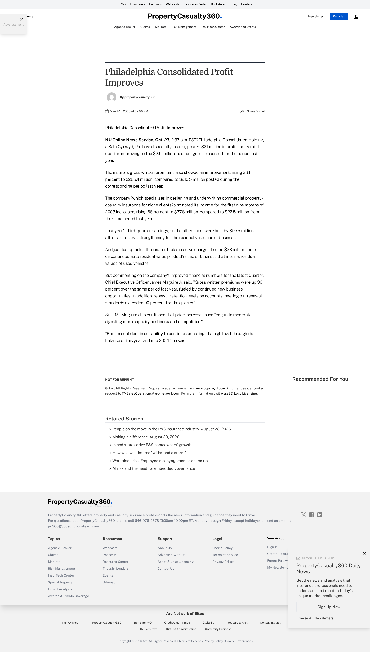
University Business (218, 629)
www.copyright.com (210, 388)
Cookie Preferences (239, 641)
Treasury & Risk (237, 622)
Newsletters (316, 16)
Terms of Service (225, 555)
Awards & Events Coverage (68, 596)
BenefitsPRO (143, 622)
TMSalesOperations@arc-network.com (151, 393)
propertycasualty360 (139, 97)
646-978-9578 (147, 521)
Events (28, 16)
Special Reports (60, 582)
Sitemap (109, 582)
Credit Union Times (177, 622)
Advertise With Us (171, 555)
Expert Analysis (60, 589)
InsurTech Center (61, 575)
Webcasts (172, 4)
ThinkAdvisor (70, 622)
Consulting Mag (271, 622)
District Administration (181, 629)
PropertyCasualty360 (107, 622)
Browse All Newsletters (314, 618)
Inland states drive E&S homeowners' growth (151, 445)
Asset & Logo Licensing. (239, 393)
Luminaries (137, 4)
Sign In (272, 547)
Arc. (145, 641)
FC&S (122, 4)
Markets (54, 561)
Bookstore (218, 4)
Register (339, 16)
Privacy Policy (223, 561)
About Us (165, 548)
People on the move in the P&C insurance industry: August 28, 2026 (171, 429)
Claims (53, 555)
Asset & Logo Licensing (176, 561)
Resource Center (195, 4)
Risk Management (61, 568)
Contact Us (166, 568)
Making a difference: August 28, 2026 (145, 437)
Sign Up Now (329, 607)
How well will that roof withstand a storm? (149, 452)
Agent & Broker (60, 548)
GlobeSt (208, 622)
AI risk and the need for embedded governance (153, 468)
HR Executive (148, 629)
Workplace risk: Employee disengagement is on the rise (160, 460)
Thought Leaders (240, 4)
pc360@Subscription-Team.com (73, 526)
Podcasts (155, 4)
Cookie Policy (222, 548)
